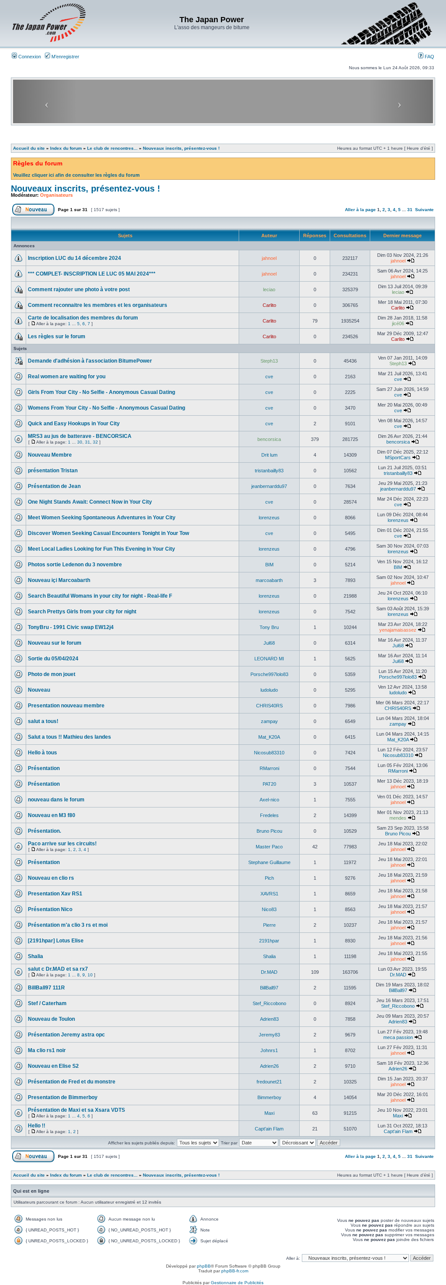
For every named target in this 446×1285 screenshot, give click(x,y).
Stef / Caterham (47, 1003)
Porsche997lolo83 (269, 674)
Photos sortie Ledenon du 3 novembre (75, 565)
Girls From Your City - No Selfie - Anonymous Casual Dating (101, 392)
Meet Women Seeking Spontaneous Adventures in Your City (102, 518)
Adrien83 (269, 1019)
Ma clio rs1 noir (47, 1050)
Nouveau (39, 690)
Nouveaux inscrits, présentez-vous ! (181, 148)
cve (269, 376)
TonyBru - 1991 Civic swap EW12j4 (71, 627)
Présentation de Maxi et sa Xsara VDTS (76, 1110)
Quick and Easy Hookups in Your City (74, 423)
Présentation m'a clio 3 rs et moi (68, 925)
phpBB (204, 1266)
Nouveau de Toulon (51, 1019)
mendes (397, 818)
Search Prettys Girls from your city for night (82, 612)
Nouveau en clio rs (51, 878)
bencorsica (269, 439)
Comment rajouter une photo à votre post (79, 289)
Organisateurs (56, 195)
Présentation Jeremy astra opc (66, 1035)
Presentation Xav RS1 (55, 894)
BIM (269, 564)
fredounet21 (269, 1081)
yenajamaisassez (397, 629)
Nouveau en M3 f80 (51, 815)
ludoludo (269, 690)
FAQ (428, 56)
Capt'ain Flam (269, 1128)
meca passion (398, 1037)
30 (79, 442)
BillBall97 (269, 987)
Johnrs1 (269, 1050)
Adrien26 (269, 1066)
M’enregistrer (64, 56)
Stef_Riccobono (269, 1003)
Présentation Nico (50, 909)
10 (90, 974)
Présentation (44, 768)
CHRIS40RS (269, 705)
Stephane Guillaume (269, 862)
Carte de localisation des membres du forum (83, 318)
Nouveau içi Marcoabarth (59, 580)
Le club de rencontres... (112, 148)
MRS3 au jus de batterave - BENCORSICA (80, 436)
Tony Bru (269, 627)
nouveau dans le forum (56, 800)
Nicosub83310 (269, 752)
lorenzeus (269, 517)
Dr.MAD (269, 972)
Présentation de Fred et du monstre (71, 1082)
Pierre (269, 925)
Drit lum (269, 454)
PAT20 (269, 784)
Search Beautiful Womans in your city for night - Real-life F (100, 596)
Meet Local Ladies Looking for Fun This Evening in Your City (101, 549)
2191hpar (269, 940)
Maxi (269, 1113)
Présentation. (44, 831)
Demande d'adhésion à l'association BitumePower (90, 361)
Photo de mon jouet (51, 674)
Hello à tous (42, 753)
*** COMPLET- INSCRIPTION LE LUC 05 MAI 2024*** (91, 274)
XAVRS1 (269, 893)
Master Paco (269, 846)
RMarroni (269, 768)
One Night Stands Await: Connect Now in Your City (90, 502)
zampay (269, 721)
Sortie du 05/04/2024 (53, 659)
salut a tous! (43, 721)
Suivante (424, 209)
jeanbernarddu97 (269, 486)
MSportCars (398, 457)
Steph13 (269, 360)
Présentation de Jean (54, 486)
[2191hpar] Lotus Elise (56, 941)
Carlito (269, 305)
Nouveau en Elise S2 (53, 1066)
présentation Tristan (53, 471)
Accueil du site (29, 148)
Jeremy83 (269, 1034)
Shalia (35, 956)
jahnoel (269, 258)
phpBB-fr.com (234, 1270)
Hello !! (36, 1126)
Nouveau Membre (50, 455)
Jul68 (269, 643)
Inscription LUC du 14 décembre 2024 (74, 258)
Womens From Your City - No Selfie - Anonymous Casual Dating (106, 408)
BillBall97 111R (46, 988)
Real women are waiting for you (66, 376)
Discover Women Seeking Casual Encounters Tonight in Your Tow (108, 533)
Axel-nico (269, 799)
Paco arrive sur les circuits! (62, 844)
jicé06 (398, 323)
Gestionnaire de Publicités (237, 1282)
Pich (269, 878)
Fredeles (269, 815)
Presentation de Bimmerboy (63, 1097)
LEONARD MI (269, 658)
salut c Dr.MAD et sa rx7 (58, 969)
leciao (269, 289)
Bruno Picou (269, 831)
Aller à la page (360, 209)
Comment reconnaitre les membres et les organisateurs (97, 305)
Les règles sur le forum (56, 336)
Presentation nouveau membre (66, 706)
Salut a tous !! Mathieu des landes (69, 737)
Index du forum (66, 148)
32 (95, 442)
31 (409, 209)
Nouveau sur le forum (54, 643)
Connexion (29, 56)
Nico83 (269, 909)
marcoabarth (269, 580)
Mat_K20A (269, 737)
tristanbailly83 (269, 470)
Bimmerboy (269, 1097)
